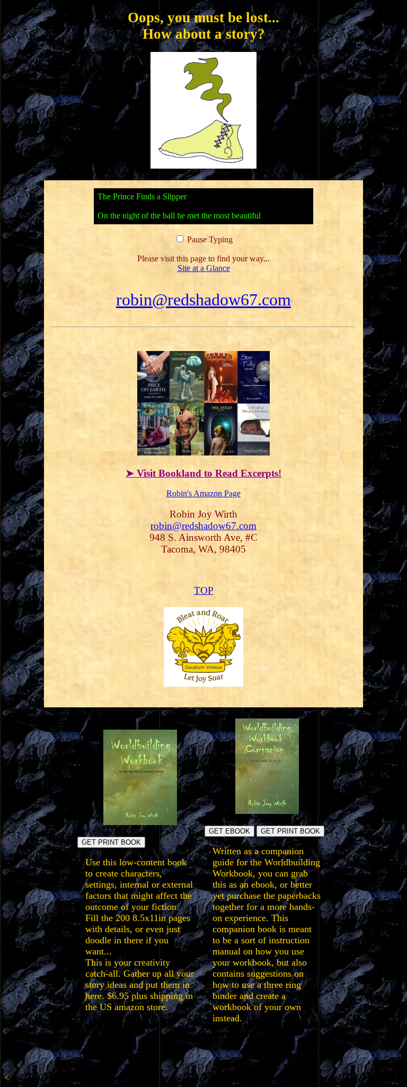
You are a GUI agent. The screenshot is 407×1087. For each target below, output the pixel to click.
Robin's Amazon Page (203, 493)
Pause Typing (209, 239)
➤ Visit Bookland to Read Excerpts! (203, 473)
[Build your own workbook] (267, 811)
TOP (204, 590)
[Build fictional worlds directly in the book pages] (140, 822)
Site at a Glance (204, 268)
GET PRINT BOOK (111, 842)
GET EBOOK (229, 831)
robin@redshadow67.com (203, 299)
